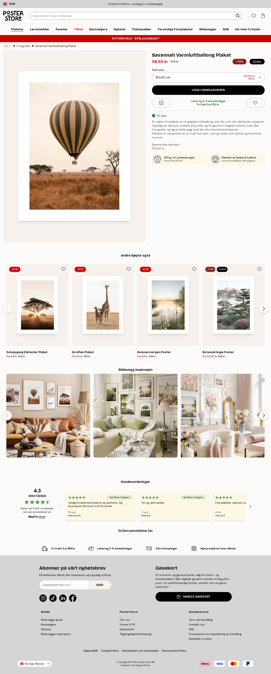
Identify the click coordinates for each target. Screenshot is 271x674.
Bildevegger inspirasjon (56, 634)
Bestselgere (48, 624)
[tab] (253, 16)
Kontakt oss (197, 624)
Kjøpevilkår (91, 650)
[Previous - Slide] (7, 309)
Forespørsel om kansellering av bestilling (215, 634)
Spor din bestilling (200, 620)
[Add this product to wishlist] (255, 103)
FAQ (191, 629)
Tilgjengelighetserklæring (135, 634)
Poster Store (144, 662)
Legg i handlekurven (208, 90)
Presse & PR (127, 624)
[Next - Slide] (264, 309)
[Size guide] (161, 103)
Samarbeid (127, 629)
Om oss (125, 620)
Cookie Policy (110, 650)
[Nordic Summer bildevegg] (135, 416)
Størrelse (158, 70)
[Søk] (238, 16)
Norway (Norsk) (34, 663)
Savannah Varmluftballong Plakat (55, 46)
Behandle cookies (200, 639)
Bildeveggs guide (52, 620)
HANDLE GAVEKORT (196, 596)
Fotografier (23, 46)
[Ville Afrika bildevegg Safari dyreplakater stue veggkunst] (48, 416)
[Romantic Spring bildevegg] (223, 416)
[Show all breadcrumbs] (7, 46)
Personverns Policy (174, 650)
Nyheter (46, 629)
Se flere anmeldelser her (135, 530)
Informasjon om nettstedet (140, 650)
